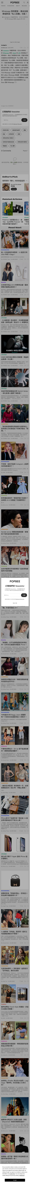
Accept (15, 1180)
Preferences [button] (21, 1175)
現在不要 (15, 603)
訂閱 (24, 595)
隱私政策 (22, 599)
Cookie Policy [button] (12, 1173)
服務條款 (18, 599)
